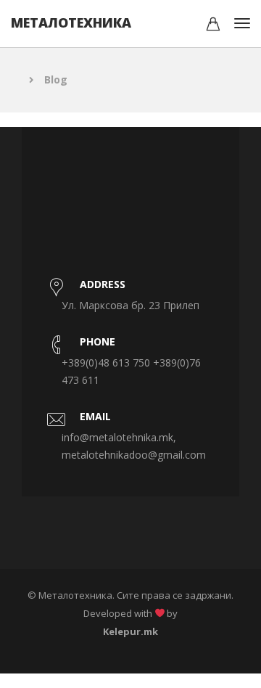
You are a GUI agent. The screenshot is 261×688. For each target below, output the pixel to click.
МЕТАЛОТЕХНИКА (71, 22)
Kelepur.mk (130, 631)
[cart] (213, 26)
